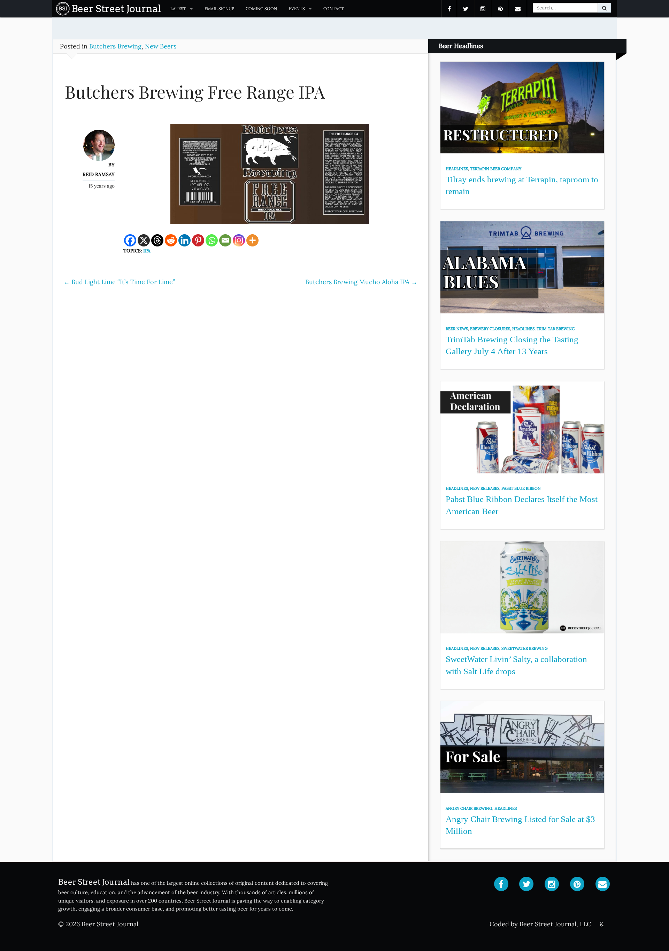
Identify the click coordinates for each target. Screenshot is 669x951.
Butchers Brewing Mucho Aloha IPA (361, 282)
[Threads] (157, 240)
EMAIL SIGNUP (219, 8)
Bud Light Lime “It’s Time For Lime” (119, 282)
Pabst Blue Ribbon (521, 488)
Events (297, 8)
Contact (333, 8)
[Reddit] (171, 240)
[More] (252, 240)
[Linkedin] (184, 240)
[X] (144, 240)
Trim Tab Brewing (556, 328)
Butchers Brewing (115, 46)
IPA (147, 251)
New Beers (160, 46)
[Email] (225, 240)
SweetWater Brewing (524, 648)
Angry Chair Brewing (469, 808)
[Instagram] (239, 240)
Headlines (457, 168)
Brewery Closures (490, 328)
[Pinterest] (198, 240)
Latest (178, 8)
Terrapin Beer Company (495, 168)
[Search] (604, 8)
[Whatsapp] (212, 240)
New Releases (484, 488)
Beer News (457, 328)
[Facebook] (130, 240)
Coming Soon (261, 8)
